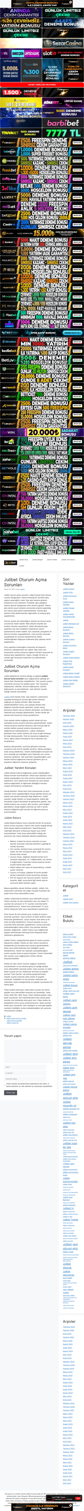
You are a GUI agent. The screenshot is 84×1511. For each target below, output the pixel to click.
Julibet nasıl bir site (70, 1145)
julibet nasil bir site (70, 1140)
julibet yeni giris (68, 1241)
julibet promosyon (70, 1169)
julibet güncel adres (69, 1084)
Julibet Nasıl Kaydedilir (14, 1020)
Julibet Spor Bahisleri (68, 1198)
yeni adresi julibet (68, 1291)
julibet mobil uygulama (69, 1137)
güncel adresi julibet (68, 954)
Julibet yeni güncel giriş (70, 1246)
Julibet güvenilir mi (69, 1103)
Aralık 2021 (67, 862)
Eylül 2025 (67, 723)
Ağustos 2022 (68, 834)
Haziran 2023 (68, 799)
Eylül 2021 (67, 872)
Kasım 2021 (67, 865)
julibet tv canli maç (69, 1211)
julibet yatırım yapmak (68, 1230)
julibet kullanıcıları (68, 1130)
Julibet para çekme (68, 1165)
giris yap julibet (68, 950)
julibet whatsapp (67, 1228)
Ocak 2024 (67, 775)
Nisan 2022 (67, 848)
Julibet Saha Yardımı (71, 677)
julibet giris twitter (70, 1050)
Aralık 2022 (67, 820)
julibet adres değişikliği (70, 965)
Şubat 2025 (68, 733)
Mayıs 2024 (68, 761)
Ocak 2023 (67, 817)
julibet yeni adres (68, 1233)
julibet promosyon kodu (70, 1173)
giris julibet (66, 947)
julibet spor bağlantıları (69, 1202)
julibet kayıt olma (67, 1120)
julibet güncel (68, 1081)
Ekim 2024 (67, 744)
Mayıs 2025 (67, 730)
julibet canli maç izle (71, 991)
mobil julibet (67, 1280)
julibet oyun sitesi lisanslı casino (69, 1153)
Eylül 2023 (67, 789)
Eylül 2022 (67, 830)
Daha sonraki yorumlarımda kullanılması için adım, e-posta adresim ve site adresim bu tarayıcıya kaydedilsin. (29, 1085)
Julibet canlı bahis (69, 995)
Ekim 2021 (67, 869)
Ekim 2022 (67, 827)
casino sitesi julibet (70, 942)
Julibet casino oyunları (70, 1026)
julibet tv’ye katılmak (68, 1308)
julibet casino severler (68, 1030)
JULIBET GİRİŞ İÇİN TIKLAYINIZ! (42, 85)
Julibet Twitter (52, 560)
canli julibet (66, 939)
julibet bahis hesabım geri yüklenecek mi (70, 1298)
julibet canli (67, 988)
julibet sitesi (67, 1184)
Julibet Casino (68, 1021)
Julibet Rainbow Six (71, 624)
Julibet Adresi (68, 589)
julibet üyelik (68, 1252)
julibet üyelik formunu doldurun (71, 1254)
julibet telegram (69, 1205)
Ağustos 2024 (68, 750)
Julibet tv (68, 1208)
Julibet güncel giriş (70, 1096)
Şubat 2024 (68, 771)
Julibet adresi (71, 968)
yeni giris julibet (69, 1295)
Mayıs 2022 (67, 844)
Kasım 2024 (68, 740)
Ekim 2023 (67, 785)
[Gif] (42, 233)
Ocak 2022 (67, 858)
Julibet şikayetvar (68, 1273)
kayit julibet (67, 1278)
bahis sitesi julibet (69, 937)
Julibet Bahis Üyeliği (71, 673)
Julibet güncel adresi (70, 1088)
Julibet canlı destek (70, 1009)
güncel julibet (69, 958)
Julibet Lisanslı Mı (12, 1023)
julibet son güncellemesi (69, 1195)
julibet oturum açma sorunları (16, 1018)
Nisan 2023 (67, 806)
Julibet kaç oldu (69, 1124)
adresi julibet (68, 934)
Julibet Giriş (23, 560)
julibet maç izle (68, 1132)
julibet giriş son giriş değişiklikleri (68, 1070)
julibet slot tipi (66, 1189)
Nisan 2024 (67, 764)
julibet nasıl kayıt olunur (69, 1150)
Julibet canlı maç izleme (69, 1017)
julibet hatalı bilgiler (68, 1112)
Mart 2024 (67, 768)
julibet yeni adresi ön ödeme (70, 1238)
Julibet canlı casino (70, 1002)
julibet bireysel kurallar (69, 982)
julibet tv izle (67, 1217)
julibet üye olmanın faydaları (70, 1257)
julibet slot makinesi (68, 1187)
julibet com (67, 1035)
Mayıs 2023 (68, 803)
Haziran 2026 (68, 719)
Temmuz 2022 (69, 837)
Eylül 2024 (67, 747)
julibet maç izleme (70, 1135)
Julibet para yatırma (70, 1156)
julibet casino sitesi (70, 1033)
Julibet (21, 566)
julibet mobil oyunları (68, 1305)
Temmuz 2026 (69, 716)
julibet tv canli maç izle (70, 1214)
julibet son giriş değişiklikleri (70, 1192)
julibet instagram (70, 1114)
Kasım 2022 (68, 823)
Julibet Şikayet (37, 560)
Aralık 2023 (67, 778)
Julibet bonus (70, 985)
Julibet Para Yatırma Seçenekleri (69, 1160)
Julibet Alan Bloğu (70, 680)
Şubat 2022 (68, 855)
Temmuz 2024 (69, 754)
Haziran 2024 (68, 757)
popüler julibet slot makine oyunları (70, 1283)
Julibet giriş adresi (70, 1059)
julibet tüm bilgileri (68, 1222)
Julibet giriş (70, 1053)
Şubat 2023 (68, 813)
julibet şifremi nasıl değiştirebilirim (68, 1260)
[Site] (42, 142)
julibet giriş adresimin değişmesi (69, 1301)
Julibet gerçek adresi (67, 1043)
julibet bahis (68, 972)
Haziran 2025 (68, 726)
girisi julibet (67, 945)
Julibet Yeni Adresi (68, 560)
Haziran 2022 (68, 841)
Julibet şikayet (67, 1265)
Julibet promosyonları (70, 1180)
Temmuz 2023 (69, 796)
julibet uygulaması (69, 1225)
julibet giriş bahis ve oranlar (70, 1065)
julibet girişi (68, 1067)
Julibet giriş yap (69, 1076)
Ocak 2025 (67, 737)
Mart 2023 (67, 810)
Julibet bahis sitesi (70, 977)
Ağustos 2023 (68, 792)
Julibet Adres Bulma (71, 658)
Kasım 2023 (68, 782)
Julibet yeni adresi (69, 1236)
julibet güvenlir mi (71, 1109)
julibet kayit (66, 1117)
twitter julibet (67, 1287)
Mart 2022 (67, 851)
